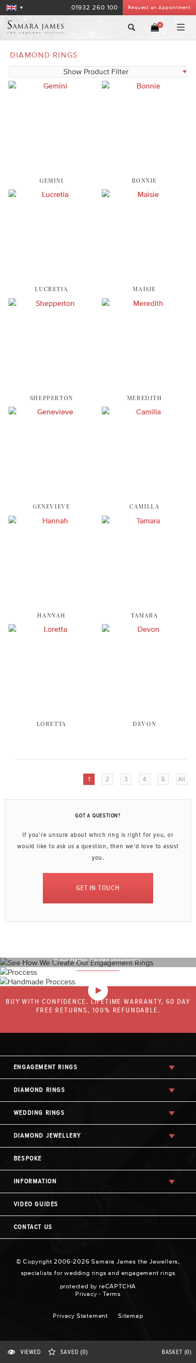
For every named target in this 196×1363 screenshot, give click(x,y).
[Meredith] (144, 369)
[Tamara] (144, 587)
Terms (112, 1293)
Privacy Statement (80, 1315)
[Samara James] (44, 27)
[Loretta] (51, 695)
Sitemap (130, 1315)
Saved (74, 1352)
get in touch (98, 888)
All (181, 779)
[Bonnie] (144, 152)
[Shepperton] (51, 369)
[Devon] (144, 695)
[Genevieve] (51, 478)
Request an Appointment (159, 7)
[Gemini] (51, 152)
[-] (98, 990)
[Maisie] (144, 260)
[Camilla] (144, 478)
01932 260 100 (94, 7)
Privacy (86, 1293)
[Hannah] (51, 587)
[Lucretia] (51, 260)
